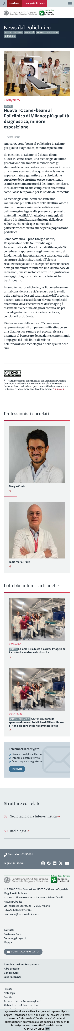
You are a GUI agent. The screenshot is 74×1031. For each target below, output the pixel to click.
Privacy (8, 988)
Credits (8, 997)
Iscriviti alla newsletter (24, 951)
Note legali (10, 993)
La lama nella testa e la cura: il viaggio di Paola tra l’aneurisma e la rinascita (37, 650)
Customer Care (12, 934)
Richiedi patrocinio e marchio (21, 1005)
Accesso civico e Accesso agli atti (22, 1001)
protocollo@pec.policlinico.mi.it (22, 914)
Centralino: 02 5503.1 (20, 854)
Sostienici (14, 3)
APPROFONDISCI (34, 1028)
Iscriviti (17, 769)
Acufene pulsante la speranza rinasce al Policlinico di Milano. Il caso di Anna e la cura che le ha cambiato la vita (36, 722)
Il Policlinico (34, 3)
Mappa (8, 942)
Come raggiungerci (15, 938)
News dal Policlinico (27, 28)
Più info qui (58, 389)
